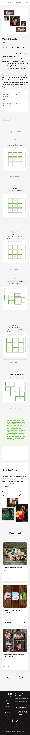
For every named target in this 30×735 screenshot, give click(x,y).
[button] (3, 2)
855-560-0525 (22, 707)
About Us (8, 706)
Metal (3, 42)
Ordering (8, 709)
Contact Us (8, 713)
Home (8, 700)
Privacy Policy (5, 728)
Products (8, 703)
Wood (5, 570)
